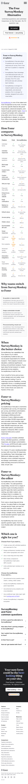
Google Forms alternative (7, 744)
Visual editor (4, 710)
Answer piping (6, 217)
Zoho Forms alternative (7, 759)
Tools (17, 725)
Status (2, 735)
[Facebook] (8, 777)
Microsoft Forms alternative (8, 750)
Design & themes (5, 712)
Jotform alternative (6, 746)
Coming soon (13, 239)
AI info (17, 712)
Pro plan (6, 444)
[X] (2, 777)
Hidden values (6, 222)
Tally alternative (5, 752)
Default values (6, 212)
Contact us (19, 710)
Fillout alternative (5, 754)
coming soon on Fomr (13, 596)
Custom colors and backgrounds (5, 177)
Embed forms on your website (5, 194)
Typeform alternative (6, 742)
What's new (4, 731)
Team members (5, 719)
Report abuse (19, 727)
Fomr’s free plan (6, 438)
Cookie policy (19, 733)
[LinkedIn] (5, 777)
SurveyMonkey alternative (7, 748)
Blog (17, 708)
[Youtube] (14, 777)
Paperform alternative (6, 756)
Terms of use (19, 729)
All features (4, 721)
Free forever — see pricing (14, 33)
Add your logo (6, 183)
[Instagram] (11, 777)
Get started (14, 28)
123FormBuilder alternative (7, 761)
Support (18, 721)
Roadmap (3, 733)
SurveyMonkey (6, 102)
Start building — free (14, 689)
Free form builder (5, 708)
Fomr (23, 111)
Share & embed (5, 717)
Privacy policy (19, 731)
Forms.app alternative (6, 763)
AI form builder (5, 714)
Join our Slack (19, 723)
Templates (3, 727)
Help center (19, 719)
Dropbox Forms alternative (7, 765)
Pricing (3, 729)
